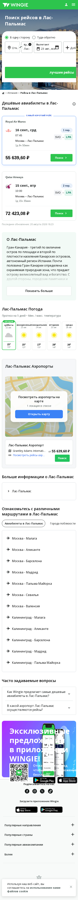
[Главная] (3, 93)
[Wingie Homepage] (15, 4)
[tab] (23, 523)
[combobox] (27, 48)
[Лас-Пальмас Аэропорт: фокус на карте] (39, 452)
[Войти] (66, 4)
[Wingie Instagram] (34, 792)
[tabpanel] (39, 601)
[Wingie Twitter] (42, 792)
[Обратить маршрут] (20, 48)
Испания (12, 93)
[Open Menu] (73, 4)
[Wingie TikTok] (50, 791)
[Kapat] (71, 887)
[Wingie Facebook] (27, 792)
